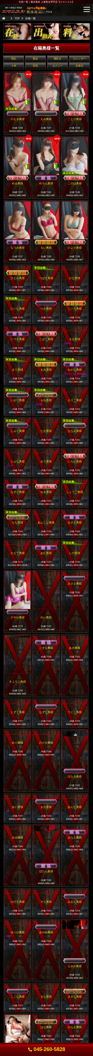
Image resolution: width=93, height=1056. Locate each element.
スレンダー (79, 58)
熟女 (35, 58)
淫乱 (13, 58)
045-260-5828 (48, 1049)
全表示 (79, 65)
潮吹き (57, 58)
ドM (13, 65)
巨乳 (35, 65)
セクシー (57, 65)
